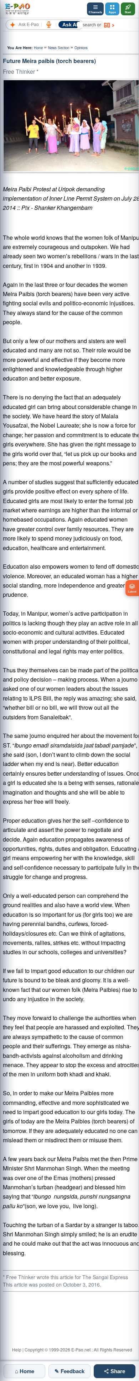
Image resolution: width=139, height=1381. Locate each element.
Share (117, 1371)
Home (38, 47)
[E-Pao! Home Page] (17, 9)
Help (16, 1349)
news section (58, 47)
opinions (81, 47)
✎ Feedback (69, 1371)
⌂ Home (24, 1371)
